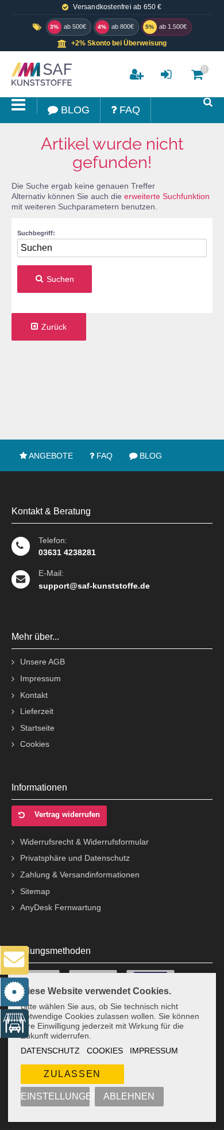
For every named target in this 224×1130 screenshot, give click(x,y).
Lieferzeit (36, 711)
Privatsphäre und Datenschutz (75, 857)
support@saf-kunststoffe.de (94, 585)
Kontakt (34, 695)
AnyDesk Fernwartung (60, 907)
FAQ (103, 455)
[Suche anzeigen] (208, 102)
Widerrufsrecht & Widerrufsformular (84, 841)
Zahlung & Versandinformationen (80, 874)
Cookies (105, 1050)
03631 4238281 (67, 552)
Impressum (154, 1050)
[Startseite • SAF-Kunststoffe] (40, 74)
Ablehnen (129, 1096)
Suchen (54, 279)
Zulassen (72, 1074)
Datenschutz (50, 1050)
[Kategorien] (18, 105)
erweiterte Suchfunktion (167, 196)
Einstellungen (55, 1096)
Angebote (50, 455)
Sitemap (35, 891)
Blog (149, 455)
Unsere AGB (42, 661)
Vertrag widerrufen (67, 814)
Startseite (37, 727)
